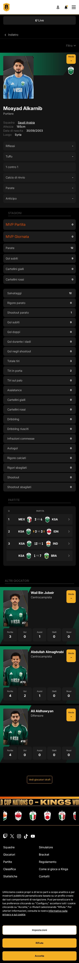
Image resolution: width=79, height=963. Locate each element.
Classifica (9, 869)
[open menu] (74, 7)
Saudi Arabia (26, 122)
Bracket (44, 854)
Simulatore (46, 847)
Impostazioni (39, 929)
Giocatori (9, 854)
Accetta (39, 955)
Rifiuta (39, 942)
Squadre (9, 847)
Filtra (69, 45)
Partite (7, 861)
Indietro (12, 34)
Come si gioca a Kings (53, 869)
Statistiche (10, 876)
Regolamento (47, 861)
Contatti (44, 876)
